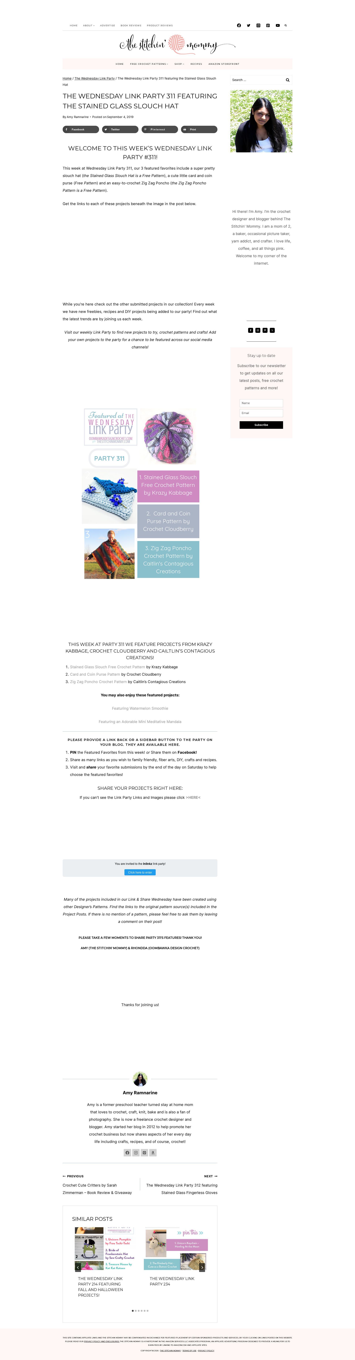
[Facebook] (239, 25)
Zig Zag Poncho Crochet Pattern (98, 682)
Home (74, 25)
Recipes (196, 64)
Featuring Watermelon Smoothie (140, 708)
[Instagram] (258, 25)
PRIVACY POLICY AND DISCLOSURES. (101, 1341)
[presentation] (104, 1248)
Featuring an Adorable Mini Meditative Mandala (140, 721)
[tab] (133, 1311)
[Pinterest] (268, 25)
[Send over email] (6, 680)
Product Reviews (160, 25)
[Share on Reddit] (6, 695)
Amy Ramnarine (78, 117)
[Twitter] (249, 25)
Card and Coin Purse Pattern (95, 674)
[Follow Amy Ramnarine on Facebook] (127, 1152)
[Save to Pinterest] (6, 672)
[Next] (202, 1267)
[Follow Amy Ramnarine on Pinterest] (144, 1152)
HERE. (173, 744)
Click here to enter (140, 872)
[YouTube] (278, 25)
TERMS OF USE (189, 1350)
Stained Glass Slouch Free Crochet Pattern (107, 667)
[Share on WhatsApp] (6, 702)
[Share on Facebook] (6, 658)
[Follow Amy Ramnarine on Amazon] (153, 1152)
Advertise (107, 25)
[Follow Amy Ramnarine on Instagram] (136, 1152)
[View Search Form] (285, 25)
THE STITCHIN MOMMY (170, 1350)
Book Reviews (131, 25)
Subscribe (261, 425)
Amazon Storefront (224, 64)
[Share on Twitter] (6, 665)
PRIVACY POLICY (206, 1350)
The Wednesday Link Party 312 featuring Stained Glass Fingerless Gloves (181, 1184)
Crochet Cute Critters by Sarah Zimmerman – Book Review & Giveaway (97, 1184)
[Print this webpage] (6, 687)
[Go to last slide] (78, 1267)
